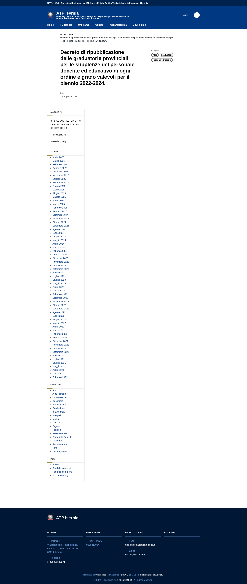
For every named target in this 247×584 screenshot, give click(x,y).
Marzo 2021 (58, 373)
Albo (70, 34)
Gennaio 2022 (59, 337)
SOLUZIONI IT (124, 580)
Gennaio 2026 (59, 168)
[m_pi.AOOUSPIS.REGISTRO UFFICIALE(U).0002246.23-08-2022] (65, 131)
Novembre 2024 (60, 218)
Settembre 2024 (60, 225)
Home (50, 25)
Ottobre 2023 (59, 265)
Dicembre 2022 (60, 298)
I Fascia (58, 134)
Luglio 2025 (58, 189)
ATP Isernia (67, 517)
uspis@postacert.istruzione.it (140, 545)
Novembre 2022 (60, 301)
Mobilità (56, 422)
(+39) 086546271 (56, 562)
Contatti (99, 25)
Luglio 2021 (58, 359)
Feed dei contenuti (62, 468)
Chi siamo (83, 25)
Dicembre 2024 (60, 215)
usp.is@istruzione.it (135, 554)
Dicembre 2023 (60, 258)
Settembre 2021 (60, 352)
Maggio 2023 (59, 283)
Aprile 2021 (58, 370)
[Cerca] (197, 15)
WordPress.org (60, 475)
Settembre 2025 (60, 182)
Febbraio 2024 (59, 251)
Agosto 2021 (58, 355)
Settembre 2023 (60, 269)
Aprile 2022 (58, 326)
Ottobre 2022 (59, 305)
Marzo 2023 (58, 290)
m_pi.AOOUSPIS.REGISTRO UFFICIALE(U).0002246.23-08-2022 (65, 124)
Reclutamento (59, 444)
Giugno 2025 (59, 193)
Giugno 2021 (59, 362)
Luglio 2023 (58, 276)
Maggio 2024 (59, 240)
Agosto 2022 (58, 312)
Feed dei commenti (62, 472)
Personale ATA (60, 433)
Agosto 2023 (58, 272)
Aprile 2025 (58, 200)
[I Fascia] (65, 138)
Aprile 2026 (58, 157)
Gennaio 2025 (59, 211)
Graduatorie (167, 55)
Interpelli (56, 415)
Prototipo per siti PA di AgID (151, 575)
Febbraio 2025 (59, 207)
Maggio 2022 (59, 323)
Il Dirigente (66, 25)
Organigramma (118, 25)
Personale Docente (162, 60)
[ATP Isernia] (50, 14)
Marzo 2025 (58, 204)
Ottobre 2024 (59, 222)
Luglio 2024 (58, 233)
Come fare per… (61, 397)
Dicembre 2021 (60, 341)
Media (55, 419)
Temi (54, 448)
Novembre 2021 (60, 344)
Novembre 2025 (60, 175)
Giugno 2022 (59, 319)
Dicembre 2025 (60, 171)
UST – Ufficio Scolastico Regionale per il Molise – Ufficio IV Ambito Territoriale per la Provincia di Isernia (97, 3)
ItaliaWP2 (124, 575)
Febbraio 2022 (59, 334)
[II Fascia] (65, 145)
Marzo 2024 (58, 247)
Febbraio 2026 (59, 164)
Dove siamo (139, 25)
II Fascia (58, 141)
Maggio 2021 (59, 366)
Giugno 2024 (59, 236)
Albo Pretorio (59, 394)
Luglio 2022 (58, 316)
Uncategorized (59, 451)
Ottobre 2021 (59, 348)
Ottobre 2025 (59, 179)
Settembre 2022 (60, 308)
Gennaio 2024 (59, 254)
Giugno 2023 (59, 280)
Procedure (57, 440)
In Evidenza (58, 412)
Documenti (58, 401)
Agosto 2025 (58, 186)
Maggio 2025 (59, 197)
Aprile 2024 (58, 243)
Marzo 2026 (58, 161)
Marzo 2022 (58, 330)
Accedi (55, 464)
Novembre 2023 (60, 262)
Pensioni (56, 430)
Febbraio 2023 (59, 294)
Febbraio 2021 (59, 377)
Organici (56, 426)
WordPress (101, 575)
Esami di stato (59, 404)
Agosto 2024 (58, 229)
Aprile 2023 (58, 287)
